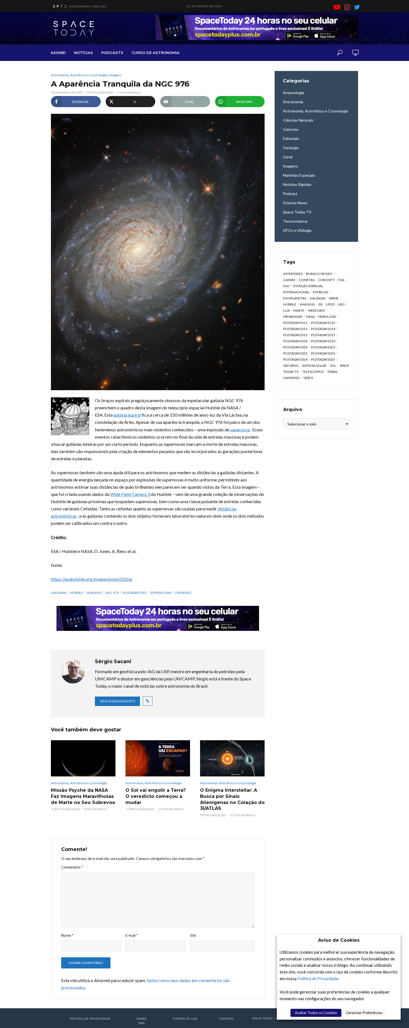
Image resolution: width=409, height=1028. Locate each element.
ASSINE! (58, 52)
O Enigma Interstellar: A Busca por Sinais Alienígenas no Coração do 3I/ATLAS (232, 799)
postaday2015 (295, 335)
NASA (310, 316)
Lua (286, 310)
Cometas (306, 280)
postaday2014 (323, 329)
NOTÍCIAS (83, 52)
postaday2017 (323, 335)
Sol (333, 365)
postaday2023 (323, 353)
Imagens (115, 75)
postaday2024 (295, 359)
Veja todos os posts (117, 701)
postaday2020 (295, 347)
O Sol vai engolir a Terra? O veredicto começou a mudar (155, 796)
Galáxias (58, 593)
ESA (341, 280)
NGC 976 (112, 593)
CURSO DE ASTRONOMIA (155, 52)
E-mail (131, 935)
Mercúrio (316, 310)
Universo (183, 593)
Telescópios (313, 372)
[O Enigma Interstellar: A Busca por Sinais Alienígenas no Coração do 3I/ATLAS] (232, 758)
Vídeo (308, 378)
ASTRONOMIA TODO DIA (88, 6)
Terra (332, 372)
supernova (240, 429)
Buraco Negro (319, 274)
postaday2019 (323, 341)
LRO (341, 304)
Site (193, 935)
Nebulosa (327, 316)
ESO (286, 286)
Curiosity (326, 280)
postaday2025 (323, 359)
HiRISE (334, 298)
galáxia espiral (127, 414)
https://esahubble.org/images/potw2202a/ (92, 579)
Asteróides (292, 274)
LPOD (330, 304)
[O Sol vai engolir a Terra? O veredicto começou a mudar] (157, 758)
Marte (298, 310)
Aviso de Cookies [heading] (338, 940)
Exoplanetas (294, 298)
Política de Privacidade (318, 978)
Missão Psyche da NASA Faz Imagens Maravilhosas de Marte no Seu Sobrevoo (83, 796)
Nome (67, 935)
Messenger (292, 316)
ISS (320, 304)
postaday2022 (134, 593)
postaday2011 (295, 323)
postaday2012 (323, 323)
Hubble (76, 593)
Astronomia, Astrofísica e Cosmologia (79, 75)
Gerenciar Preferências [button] (364, 1012)
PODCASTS (112, 52)
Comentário (72, 867)
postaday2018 (295, 341)
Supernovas (160, 593)
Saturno (291, 365)
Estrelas (320, 292)
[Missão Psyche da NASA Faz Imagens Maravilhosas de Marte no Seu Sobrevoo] (83, 758)
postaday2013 (295, 329)
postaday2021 (323, 347)
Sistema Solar (314, 365)
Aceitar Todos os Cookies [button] (316, 1012)
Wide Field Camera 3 (130, 494)
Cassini (289, 280)
